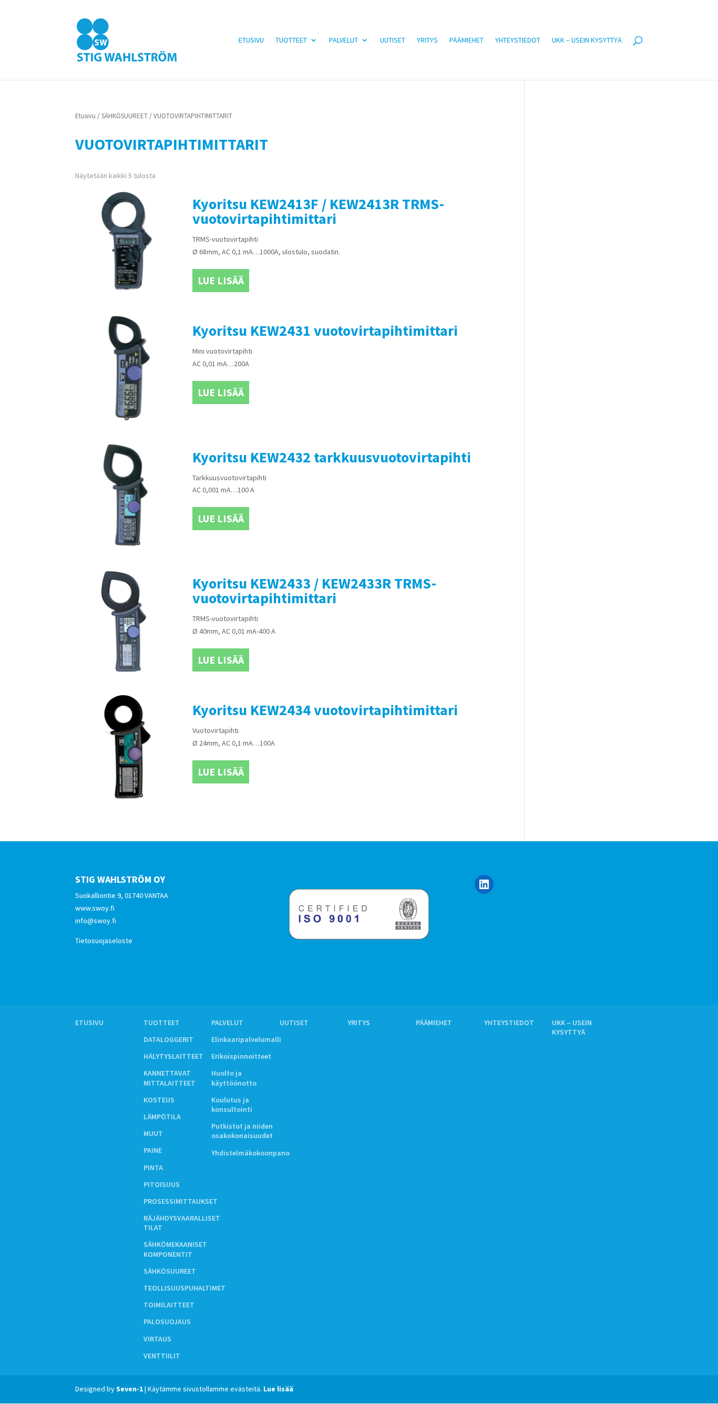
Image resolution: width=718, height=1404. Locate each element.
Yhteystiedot (517, 40)
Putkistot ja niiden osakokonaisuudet (242, 1130)
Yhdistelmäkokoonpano (250, 1153)
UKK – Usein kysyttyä (587, 40)
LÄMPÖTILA (162, 1116)
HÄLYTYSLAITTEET (173, 1056)
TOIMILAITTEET (168, 1304)
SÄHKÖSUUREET (124, 115)
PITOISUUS (161, 1184)
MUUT (153, 1133)
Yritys (427, 40)
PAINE (152, 1150)
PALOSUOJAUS (167, 1321)
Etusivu (251, 40)
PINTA (153, 1167)
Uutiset (392, 40)
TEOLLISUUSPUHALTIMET (184, 1288)
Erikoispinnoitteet (241, 1056)
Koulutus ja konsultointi (231, 1104)
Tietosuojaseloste (103, 940)
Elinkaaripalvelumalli (246, 1039)
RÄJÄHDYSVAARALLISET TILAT (181, 1222)
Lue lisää (221, 280)
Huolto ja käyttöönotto (234, 1077)
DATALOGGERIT (168, 1039)
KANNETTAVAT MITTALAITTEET (169, 1077)
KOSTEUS (159, 1099)
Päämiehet (466, 40)
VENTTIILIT (161, 1355)
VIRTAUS (157, 1339)
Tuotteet (291, 40)
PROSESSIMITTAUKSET (180, 1201)
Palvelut (343, 40)
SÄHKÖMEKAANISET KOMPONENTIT (175, 1249)
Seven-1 (129, 1388)
